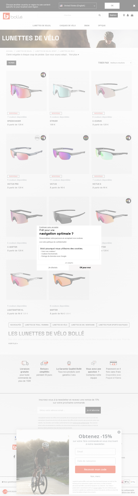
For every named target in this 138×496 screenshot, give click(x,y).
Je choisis (52, 267)
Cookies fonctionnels (49, 254)
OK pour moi (85, 267)
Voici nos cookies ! (49, 251)
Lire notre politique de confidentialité (52, 242)
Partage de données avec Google (54, 256)
